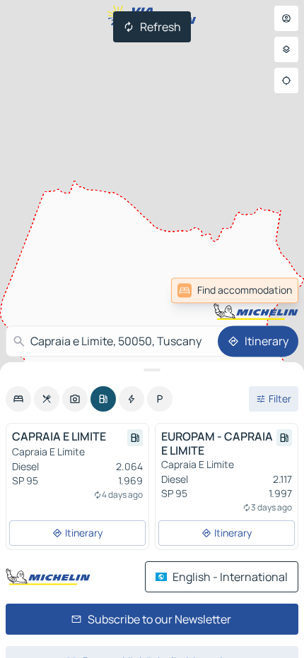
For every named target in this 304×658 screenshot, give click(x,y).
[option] (18, 399)
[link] (234, 290)
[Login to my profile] (286, 18)
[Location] (286, 80)
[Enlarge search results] (152, 370)
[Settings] (286, 49)
